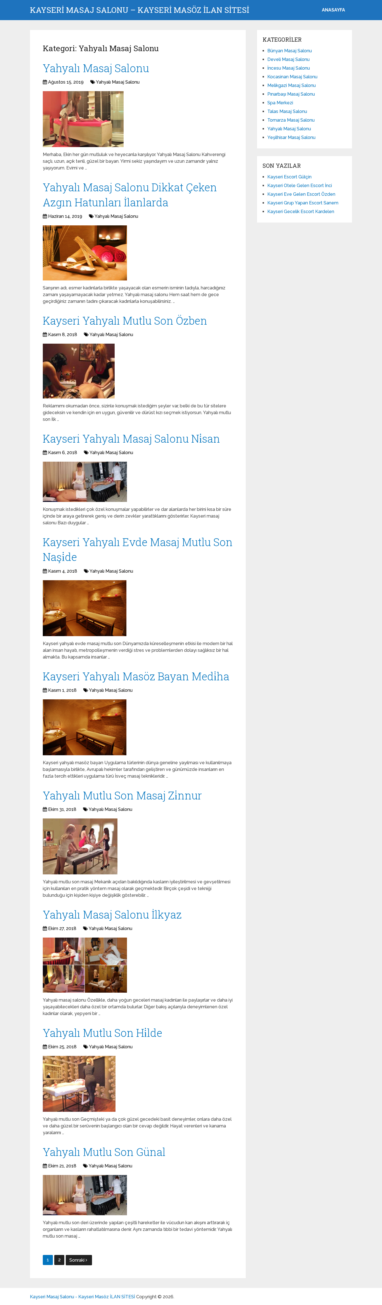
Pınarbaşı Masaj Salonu (291, 94)
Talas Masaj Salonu (287, 111)
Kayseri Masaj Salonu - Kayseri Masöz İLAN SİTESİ (82, 1296)
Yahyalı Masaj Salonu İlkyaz (112, 914)
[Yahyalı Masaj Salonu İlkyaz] (85, 965)
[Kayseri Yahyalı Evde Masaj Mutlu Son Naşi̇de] (84, 608)
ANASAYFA (333, 10)
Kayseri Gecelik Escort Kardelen (300, 211)
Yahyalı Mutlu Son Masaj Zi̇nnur (122, 795)
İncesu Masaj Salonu (288, 68)
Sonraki (77, 1260)
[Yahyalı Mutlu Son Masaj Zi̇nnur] (80, 846)
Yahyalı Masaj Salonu (96, 68)
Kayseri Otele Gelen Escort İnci (299, 185)
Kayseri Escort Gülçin (289, 177)
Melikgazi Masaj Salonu (291, 85)
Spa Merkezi (280, 102)
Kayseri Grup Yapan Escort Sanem (302, 203)
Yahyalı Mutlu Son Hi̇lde (102, 1033)
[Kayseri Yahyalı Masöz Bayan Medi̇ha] (84, 727)
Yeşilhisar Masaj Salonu (291, 137)
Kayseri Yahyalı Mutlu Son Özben (125, 320)
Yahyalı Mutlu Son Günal (104, 1152)
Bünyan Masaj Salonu (289, 50)
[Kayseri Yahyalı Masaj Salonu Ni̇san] (85, 482)
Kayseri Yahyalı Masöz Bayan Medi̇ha (136, 676)
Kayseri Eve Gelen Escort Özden (301, 194)
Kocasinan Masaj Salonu (292, 76)
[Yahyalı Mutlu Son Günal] (85, 1195)
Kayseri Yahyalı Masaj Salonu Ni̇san (131, 438)
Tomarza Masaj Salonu (291, 120)
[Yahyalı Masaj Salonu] (83, 119)
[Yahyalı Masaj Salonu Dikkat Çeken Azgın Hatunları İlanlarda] (85, 252)
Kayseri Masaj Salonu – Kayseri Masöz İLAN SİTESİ (139, 10)
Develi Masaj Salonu (288, 59)
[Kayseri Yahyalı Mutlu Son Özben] (79, 371)
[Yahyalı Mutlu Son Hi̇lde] (79, 1084)
